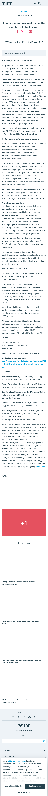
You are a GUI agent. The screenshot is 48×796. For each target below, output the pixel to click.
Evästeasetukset (24, 792)
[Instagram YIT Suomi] (35, 717)
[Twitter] (21, 31)
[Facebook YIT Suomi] (13, 717)
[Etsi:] (44, 741)
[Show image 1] (24, 495)
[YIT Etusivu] (7, 3)
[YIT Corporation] (24, 717)
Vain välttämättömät (13, 786)
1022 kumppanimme (17, 761)
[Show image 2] (24, 522)
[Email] (30, 31)
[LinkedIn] (26, 31)
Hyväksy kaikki (35, 786)
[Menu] (44, 3)
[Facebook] (17, 31)
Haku (24, 736)
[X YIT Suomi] (18, 717)
